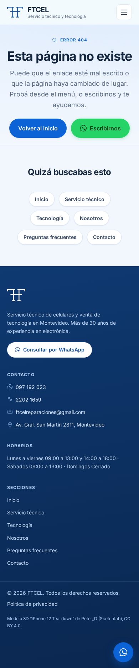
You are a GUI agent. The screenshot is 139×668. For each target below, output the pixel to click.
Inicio (41, 199)
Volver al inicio (38, 128)
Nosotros (91, 218)
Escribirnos (105, 128)
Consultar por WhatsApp (53, 350)
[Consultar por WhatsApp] (123, 652)
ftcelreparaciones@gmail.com (50, 412)
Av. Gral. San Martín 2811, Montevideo (60, 425)
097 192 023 (31, 387)
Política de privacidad (32, 604)
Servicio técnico (84, 199)
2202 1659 (28, 400)
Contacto (104, 237)
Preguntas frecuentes (50, 237)
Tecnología (49, 218)
